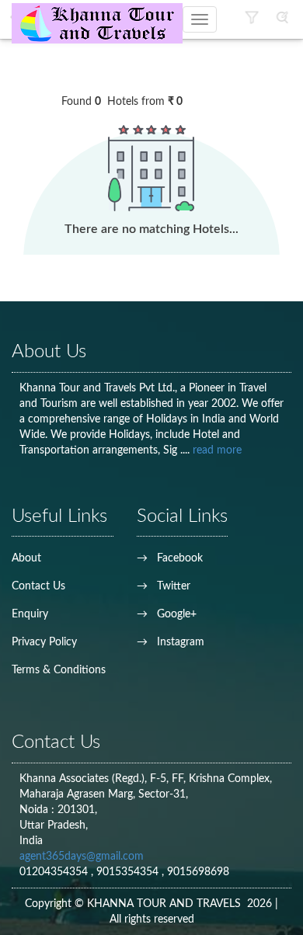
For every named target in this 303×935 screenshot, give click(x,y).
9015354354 (129, 872)
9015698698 (198, 872)
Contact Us (38, 586)
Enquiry (30, 614)
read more (217, 450)
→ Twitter (163, 586)
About (26, 558)
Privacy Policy (44, 642)
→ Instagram (170, 642)
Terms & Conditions (59, 670)
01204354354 (55, 872)
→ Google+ (167, 614)
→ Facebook (170, 558)
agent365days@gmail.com (81, 856)
